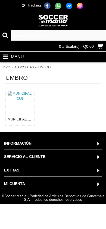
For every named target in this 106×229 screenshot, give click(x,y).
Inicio (7, 67)
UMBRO (44, 67)
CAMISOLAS (24, 67)
